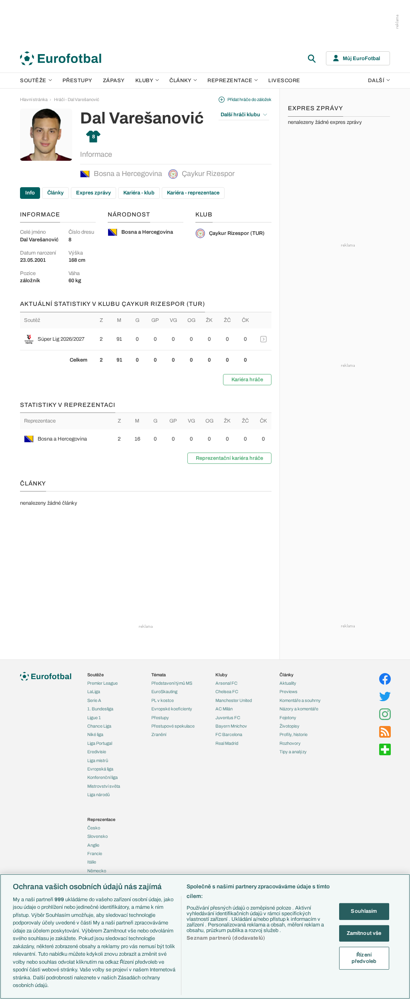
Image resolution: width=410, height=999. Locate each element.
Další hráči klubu (240, 114)
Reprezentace (229, 80)
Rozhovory (290, 743)
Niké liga (95, 734)
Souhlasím (364, 911)
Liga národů (98, 794)
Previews (288, 691)
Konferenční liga (102, 777)
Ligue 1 (94, 717)
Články (55, 193)
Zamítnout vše (364, 933)
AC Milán (224, 708)
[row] (145, 339)
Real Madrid (226, 743)
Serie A (94, 700)
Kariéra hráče (247, 379)
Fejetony (287, 717)
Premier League (102, 683)
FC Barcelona (228, 734)
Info (30, 193)
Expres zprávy (93, 193)
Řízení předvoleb (364, 958)
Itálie (91, 861)
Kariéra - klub (139, 193)
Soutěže (33, 80)
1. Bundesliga (100, 708)
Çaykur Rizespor (208, 174)
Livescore (284, 80)
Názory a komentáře (298, 708)
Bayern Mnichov (231, 726)
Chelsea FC (226, 691)
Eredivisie (96, 751)
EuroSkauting (164, 691)
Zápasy (114, 80)
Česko (93, 827)
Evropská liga (100, 768)
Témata (158, 674)
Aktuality (287, 683)
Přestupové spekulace (173, 726)
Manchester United (233, 700)
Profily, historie (293, 734)
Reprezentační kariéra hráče (229, 458)
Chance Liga (99, 726)
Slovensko (97, 836)
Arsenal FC (226, 683)
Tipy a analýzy (293, 751)
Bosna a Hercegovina (128, 174)
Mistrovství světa (103, 786)
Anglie (93, 845)
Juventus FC (227, 717)
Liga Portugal (99, 743)
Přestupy (77, 80)
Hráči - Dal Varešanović (76, 99)
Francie (94, 853)
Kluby (144, 80)
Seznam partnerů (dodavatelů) (226, 938)
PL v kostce (162, 700)
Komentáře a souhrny (300, 700)
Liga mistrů (97, 760)
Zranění (158, 734)
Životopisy (289, 726)
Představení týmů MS (171, 683)
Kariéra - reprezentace (193, 193)
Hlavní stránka (34, 99)
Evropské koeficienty (171, 708)
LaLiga (93, 691)
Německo (96, 870)
